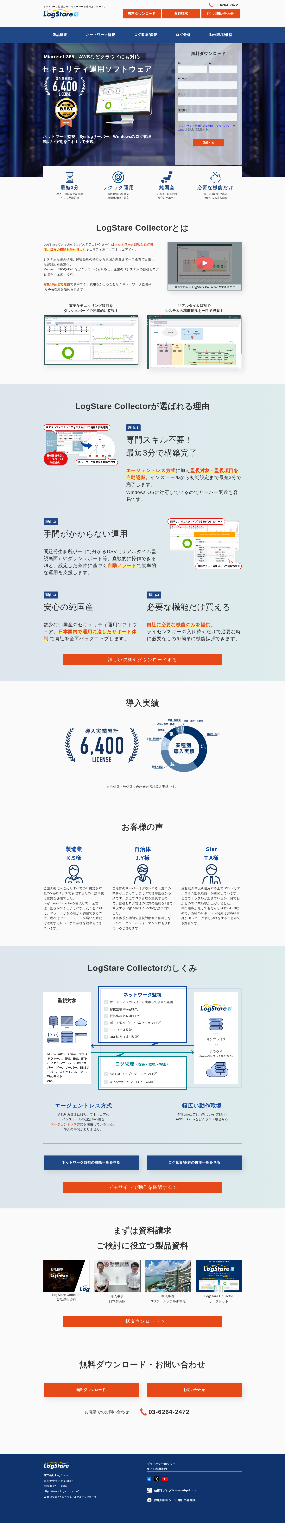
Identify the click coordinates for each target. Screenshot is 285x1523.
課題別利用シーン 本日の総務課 (174, 1500)
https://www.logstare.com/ (61, 1491)
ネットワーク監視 (100, 35)
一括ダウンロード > (142, 1321)
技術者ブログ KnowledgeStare (175, 1490)
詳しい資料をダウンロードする (142, 659)
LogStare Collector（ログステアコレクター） (67, 13)
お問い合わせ (194, 1390)
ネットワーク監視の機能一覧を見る (91, 1162)
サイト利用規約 (157, 1468)
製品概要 (60, 35)
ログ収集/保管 (145, 35)
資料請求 (181, 14)
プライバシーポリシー (161, 1463)
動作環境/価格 (220, 35)
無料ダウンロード (142, 14)
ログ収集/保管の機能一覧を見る (194, 1162)
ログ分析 (183, 35)
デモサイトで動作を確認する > (142, 1187)
